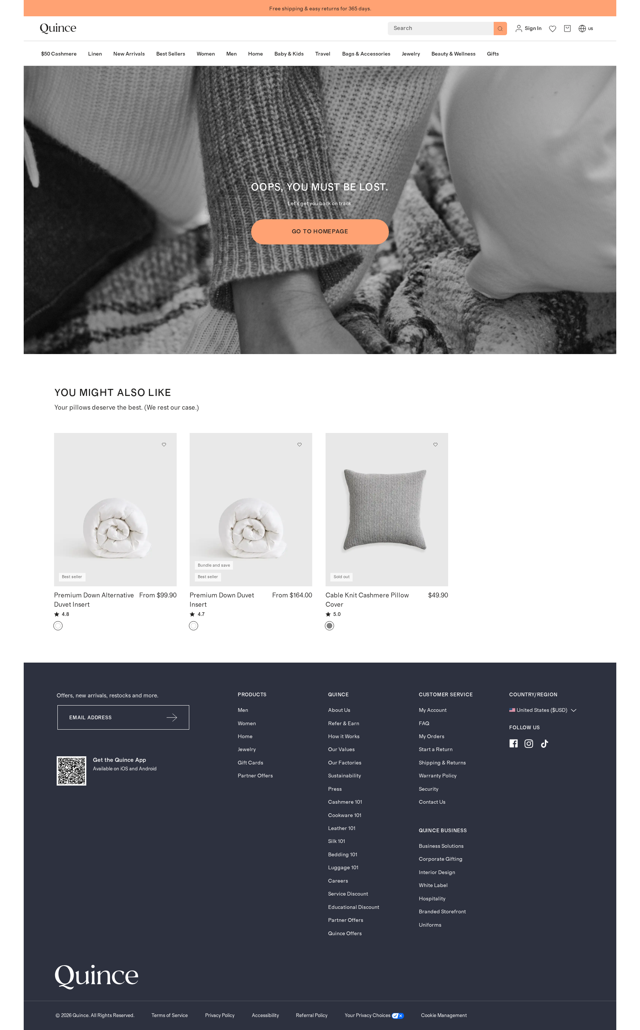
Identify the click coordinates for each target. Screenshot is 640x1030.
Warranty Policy (438, 776)
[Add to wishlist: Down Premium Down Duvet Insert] (299, 444)
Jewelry (247, 749)
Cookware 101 (344, 815)
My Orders (431, 736)
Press (335, 789)
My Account (433, 710)
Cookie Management (444, 1015)
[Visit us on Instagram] (528, 744)
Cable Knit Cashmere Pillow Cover (367, 600)
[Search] (500, 28)
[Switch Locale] (582, 28)
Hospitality (432, 898)
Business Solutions (441, 846)
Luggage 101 (343, 867)
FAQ (424, 723)
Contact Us (432, 802)
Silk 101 (336, 841)
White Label (433, 885)
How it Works (344, 736)
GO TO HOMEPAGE (320, 231)
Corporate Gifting (441, 859)
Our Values (341, 749)
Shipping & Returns (442, 763)
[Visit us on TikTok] (544, 744)
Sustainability (344, 776)
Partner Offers (255, 776)
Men (243, 710)
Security (429, 789)
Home (245, 736)
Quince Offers (345, 933)
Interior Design (437, 872)
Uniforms (430, 925)
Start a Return (436, 749)
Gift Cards (250, 763)
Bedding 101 (342, 854)
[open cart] (567, 29)
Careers (338, 881)
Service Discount (348, 894)
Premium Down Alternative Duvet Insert (94, 600)
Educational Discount (353, 907)
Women (247, 723)
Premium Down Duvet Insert (222, 600)
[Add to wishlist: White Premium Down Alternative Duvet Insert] (163, 444)
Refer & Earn (343, 723)
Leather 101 (342, 828)
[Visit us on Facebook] (513, 744)
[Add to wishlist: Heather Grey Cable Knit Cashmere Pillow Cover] (435, 444)
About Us (339, 710)
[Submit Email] (172, 717)
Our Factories (344, 763)
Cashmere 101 (345, 802)
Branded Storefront (442, 911)
